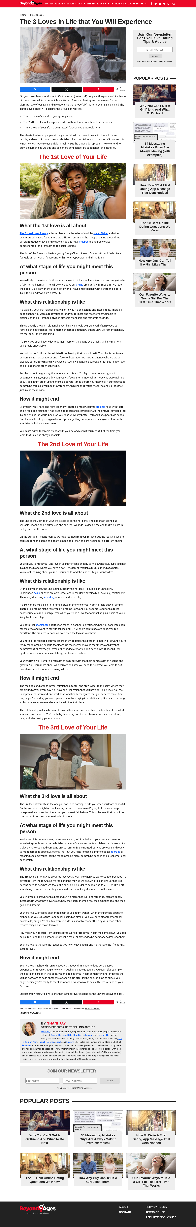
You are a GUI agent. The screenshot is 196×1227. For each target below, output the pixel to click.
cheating (49, 597)
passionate (41, 624)
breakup (100, 406)
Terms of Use (155, 1212)
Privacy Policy (156, 1207)
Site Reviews (116, 3)
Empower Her (103, 1035)
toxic (37, 592)
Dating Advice (54, 3)
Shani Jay (56, 1023)
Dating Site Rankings (91, 3)
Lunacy (88, 1035)
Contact (125, 1212)
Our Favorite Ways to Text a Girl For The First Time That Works (154, 298)
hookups (115, 851)
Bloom (54, 1035)
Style (70, 3)
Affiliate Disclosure (161, 1217)
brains (79, 284)
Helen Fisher (101, 233)
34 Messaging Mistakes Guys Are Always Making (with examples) (155, 149)
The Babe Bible (65, 1035)
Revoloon (26, 1045)
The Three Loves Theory (34, 233)
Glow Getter (78, 1035)
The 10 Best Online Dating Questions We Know (154, 226)
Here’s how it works (92, 1009)
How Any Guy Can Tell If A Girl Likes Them (154, 262)
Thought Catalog (46, 1042)
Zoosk (58, 1042)
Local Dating (136, 3)
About (123, 1207)
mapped (84, 241)
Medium (70, 1042)
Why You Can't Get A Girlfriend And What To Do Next (155, 109)
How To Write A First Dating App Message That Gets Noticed (155, 188)
